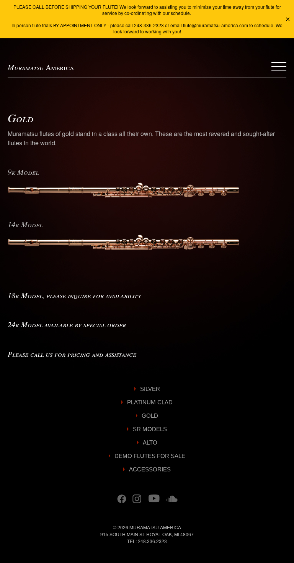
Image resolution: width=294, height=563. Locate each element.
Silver (150, 389)
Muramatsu (41, 67)
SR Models (150, 429)
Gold (150, 415)
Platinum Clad (150, 402)
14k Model (25, 224)
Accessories (150, 469)
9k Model (23, 172)
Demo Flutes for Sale (149, 456)
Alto (150, 442)
